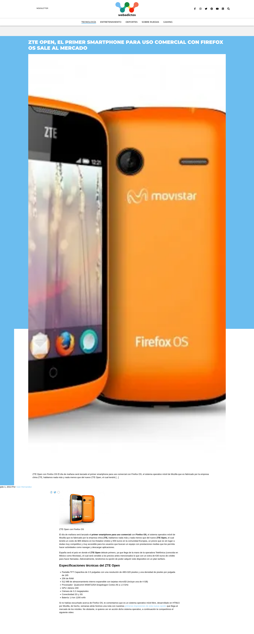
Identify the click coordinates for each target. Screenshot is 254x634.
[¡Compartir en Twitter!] (55, 492)
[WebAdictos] (127, 9)
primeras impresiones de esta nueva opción (145, 606)
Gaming (168, 22)
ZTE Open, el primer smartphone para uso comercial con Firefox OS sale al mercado (125, 45)
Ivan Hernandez (24, 487)
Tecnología (88, 22)
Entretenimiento (110, 22)
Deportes (132, 22)
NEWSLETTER (42, 8)
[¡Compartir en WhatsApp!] (58, 492)
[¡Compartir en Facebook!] (51, 492)
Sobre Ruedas (150, 22)
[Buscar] (228, 8)
